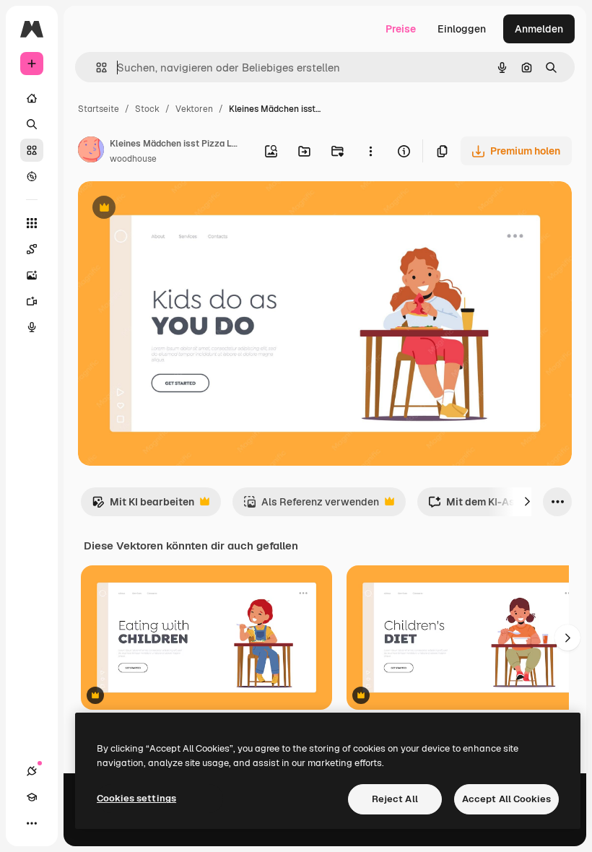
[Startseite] (31, 98)
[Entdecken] (31, 176)
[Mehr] (31, 823)
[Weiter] (527, 501)
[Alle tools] (31, 223)
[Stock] (31, 150)
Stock (147, 109)
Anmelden (539, 28)
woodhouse (133, 159)
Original (170, 209)
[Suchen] (31, 124)
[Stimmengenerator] (31, 327)
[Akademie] (31, 797)
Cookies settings (136, 798)
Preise (401, 28)
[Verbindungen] (31, 771)
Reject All (395, 799)
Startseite (98, 109)
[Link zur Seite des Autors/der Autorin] (91, 151)
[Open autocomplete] (96, 67)
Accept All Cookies (506, 799)
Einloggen (462, 28)
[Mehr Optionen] (370, 150)
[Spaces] (31, 249)
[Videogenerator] (31, 301)
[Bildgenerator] (31, 275)
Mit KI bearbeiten (143, 505)
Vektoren (194, 109)
